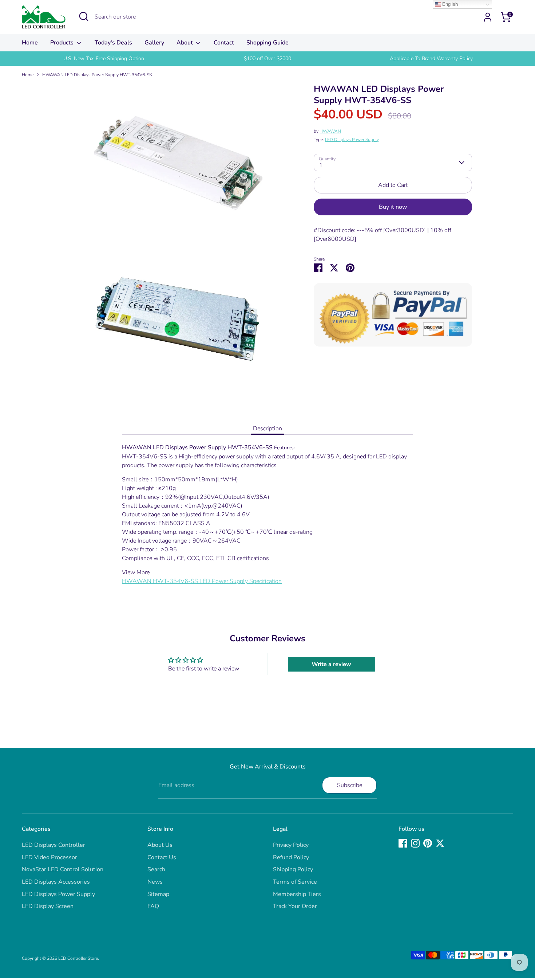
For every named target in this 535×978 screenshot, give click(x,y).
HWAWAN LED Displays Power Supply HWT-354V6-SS (97, 75)
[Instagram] (415, 843)
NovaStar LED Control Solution (62, 869)
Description (267, 429)
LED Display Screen (48, 906)
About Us (160, 845)
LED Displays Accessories (56, 882)
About (185, 43)
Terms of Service (295, 882)
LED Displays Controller (53, 845)
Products (62, 43)
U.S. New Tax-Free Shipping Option (103, 58)
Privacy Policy (291, 845)
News (155, 882)
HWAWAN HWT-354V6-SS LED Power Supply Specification (202, 581)
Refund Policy (291, 857)
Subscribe (349, 785)
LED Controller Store (78, 958)
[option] (104, 58)
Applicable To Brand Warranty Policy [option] (431, 58)
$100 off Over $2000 (267, 58)
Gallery (154, 43)
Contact (224, 43)
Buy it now (393, 207)
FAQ (153, 906)
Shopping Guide (267, 43)
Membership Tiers (297, 894)
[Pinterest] (427, 843)
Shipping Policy (293, 869)
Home (30, 43)
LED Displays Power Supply (352, 139)
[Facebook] (403, 843)
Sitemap (158, 894)
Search (156, 869)
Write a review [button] (331, 664)
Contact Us (161, 857)
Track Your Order (295, 906)
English (449, 4)
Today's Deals (113, 43)
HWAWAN (330, 131)
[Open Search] (83, 16)
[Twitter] (440, 843)
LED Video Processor (49, 857)
